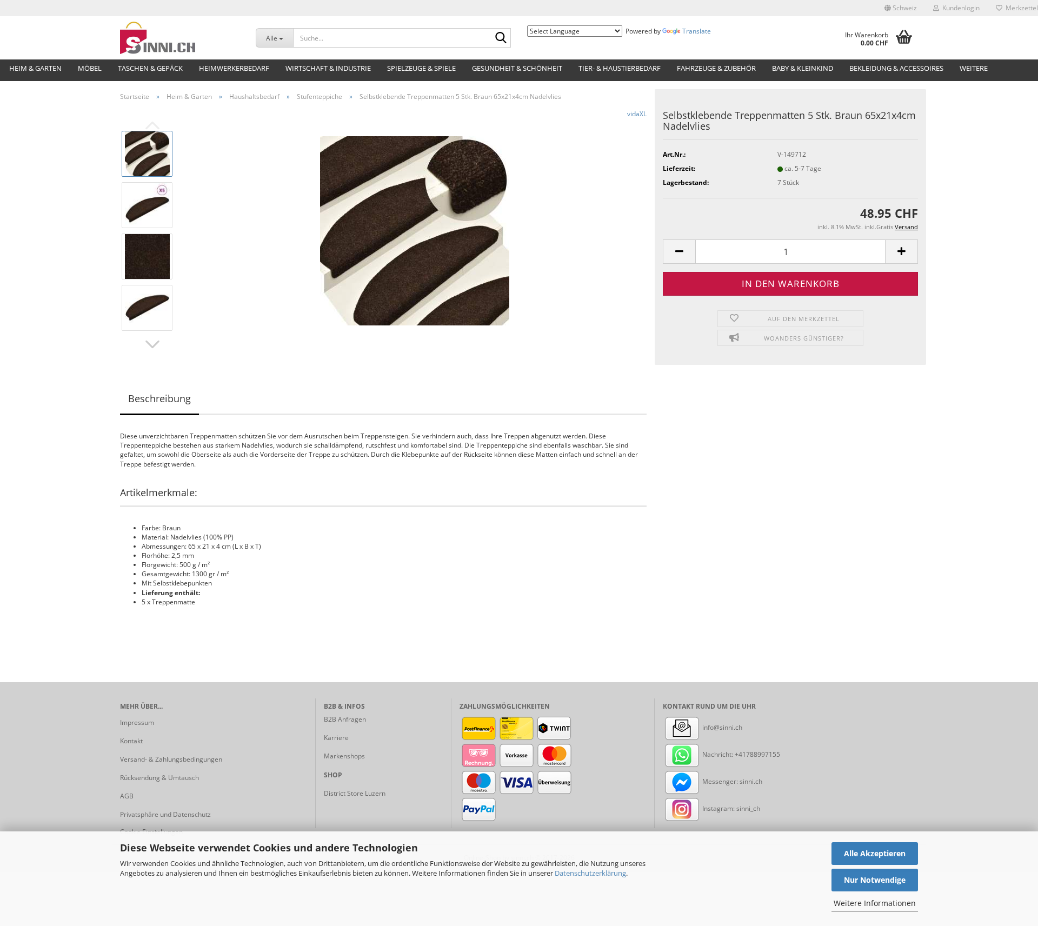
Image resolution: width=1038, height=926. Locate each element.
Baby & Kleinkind (802, 68)
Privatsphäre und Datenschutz (165, 814)
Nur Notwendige (875, 880)
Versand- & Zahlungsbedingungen (171, 759)
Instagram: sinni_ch (730, 808)
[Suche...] (500, 38)
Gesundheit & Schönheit (517, 68)
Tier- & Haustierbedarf (619, 68)
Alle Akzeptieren (875, 853)
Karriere (336, 737)
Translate (696, 31)
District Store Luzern (354, 793)
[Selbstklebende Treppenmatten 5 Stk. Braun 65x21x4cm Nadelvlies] (414, 230)
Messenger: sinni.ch (731, 781)
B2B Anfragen (345, 719)
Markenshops (344, 756)
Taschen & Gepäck (150, 68)
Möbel (90, 68)
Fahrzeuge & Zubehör (716, 68)
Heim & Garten (35, 68)
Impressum (137, 722)
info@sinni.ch (721, 727)
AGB (127, 796)
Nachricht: (718, 754)
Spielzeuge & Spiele (421, 68)
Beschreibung (159, 398)
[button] (900, 8)
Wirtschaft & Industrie (328, 68)
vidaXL (637, 113)
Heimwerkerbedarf (234, 68)
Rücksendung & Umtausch (159, 777)
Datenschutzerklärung (590, 873)
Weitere (974, 68)
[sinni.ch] (179, 37)
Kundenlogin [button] (959, 7)
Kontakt (131, 740)
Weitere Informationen (875, 903)
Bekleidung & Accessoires (896, 68)
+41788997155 (757, 754)
